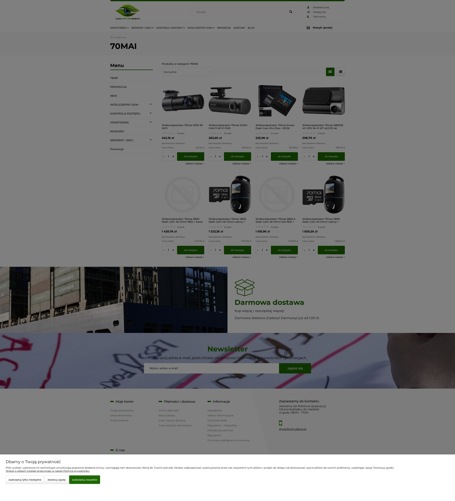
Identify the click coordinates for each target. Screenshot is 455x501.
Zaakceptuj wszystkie (84, 479)
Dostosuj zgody (57, 479)
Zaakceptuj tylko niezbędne (25, 479)
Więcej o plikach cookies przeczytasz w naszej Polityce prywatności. (48, 471)
